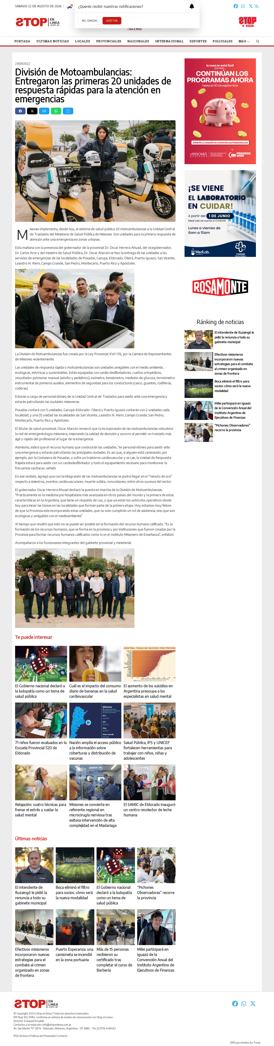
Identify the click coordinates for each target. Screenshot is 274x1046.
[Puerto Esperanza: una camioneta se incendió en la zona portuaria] (75, 927)
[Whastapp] (243, 6)
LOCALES (82, 41)
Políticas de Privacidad (42, 1035)
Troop (256, 1042)
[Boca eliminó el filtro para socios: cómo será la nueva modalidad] (75, 865)
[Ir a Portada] (38, 22)
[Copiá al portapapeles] (68, 111)
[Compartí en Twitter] (32, 111)
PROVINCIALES (108, 41)
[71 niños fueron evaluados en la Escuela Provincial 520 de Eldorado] (41, 720)
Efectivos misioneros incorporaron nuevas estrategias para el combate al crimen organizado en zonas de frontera (234, 363)
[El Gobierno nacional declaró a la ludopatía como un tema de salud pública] (41, 664)
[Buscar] (258, 41)
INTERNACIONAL (169, 41)
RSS (16, 1035)
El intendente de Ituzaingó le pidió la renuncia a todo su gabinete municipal (234, 337)
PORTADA (22, 41)
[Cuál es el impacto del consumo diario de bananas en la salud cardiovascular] (95, 664)
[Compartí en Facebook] (20, 111)
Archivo (24, 1035)
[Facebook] (236, 6)
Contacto (62, 1035)
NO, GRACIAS (89, 20)
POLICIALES (222, 41)
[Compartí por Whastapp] (56, 111)
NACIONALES (138, 41)
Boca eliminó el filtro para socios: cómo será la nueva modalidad (233, 386)
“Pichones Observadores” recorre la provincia (232, 427)
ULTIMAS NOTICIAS (52, 41)
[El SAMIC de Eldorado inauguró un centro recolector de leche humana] (150, 782)
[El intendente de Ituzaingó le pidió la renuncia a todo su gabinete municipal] (34, 865)
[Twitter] (250, 6)
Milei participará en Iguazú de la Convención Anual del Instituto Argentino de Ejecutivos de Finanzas (233, 410)
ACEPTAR (112, 20)
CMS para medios (239, 1042)
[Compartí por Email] (44, 111)
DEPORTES (198, 41)
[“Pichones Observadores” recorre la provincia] (156, 865)
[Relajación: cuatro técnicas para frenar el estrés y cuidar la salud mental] (41, 782)
